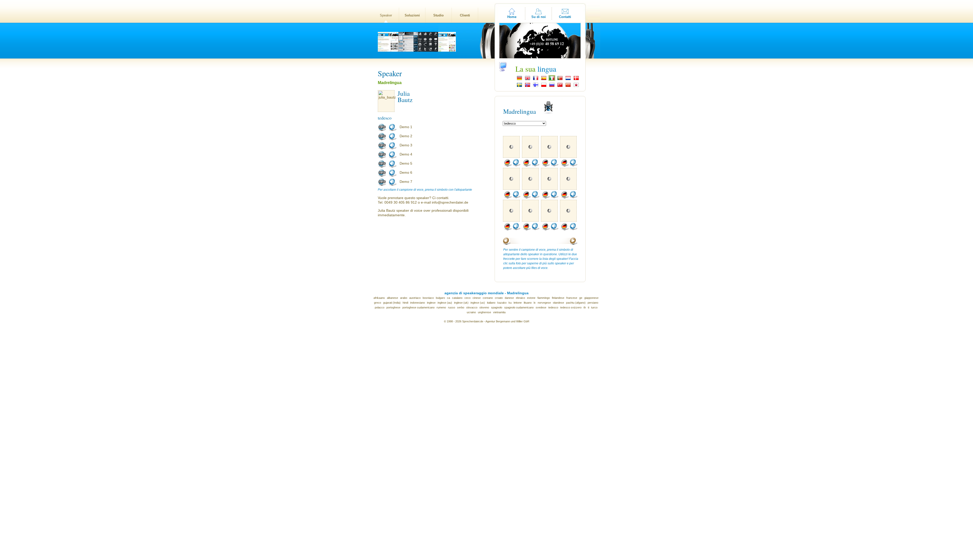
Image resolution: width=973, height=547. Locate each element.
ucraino (471, 312)
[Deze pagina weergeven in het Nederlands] (568, 79)
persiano (593, 302)
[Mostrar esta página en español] (544, 79)
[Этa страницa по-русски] (552, 86)
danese (509, 297)
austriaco (415, 297)
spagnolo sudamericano (519, 307)
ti (588, 307)
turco (594, 307)
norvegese (544, 302)
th (585, 307)
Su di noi (538, 17)
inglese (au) (445, 302)
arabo (403, 297)
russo (451, 307)
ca (448, 297)
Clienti (465, 15)
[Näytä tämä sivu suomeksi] (536, 86)
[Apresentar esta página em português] (560, 79)
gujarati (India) (392, 302)
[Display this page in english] (527, 79)
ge (580, 297)
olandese (558, 302)
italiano (491, 302)
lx (535, 302)
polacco (379, 307)
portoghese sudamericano (418, 307)
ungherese (484, 312)
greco (377, 302)
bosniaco (428, 297)
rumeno (441, 307)
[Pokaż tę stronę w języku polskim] (544, 86)
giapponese (591, 297)
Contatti (565, 17)
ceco (467, 297)
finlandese (558, 297)
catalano (457, 297)
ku (510, 302)
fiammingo (543, 297)
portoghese (393, 307)
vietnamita (499, 312)
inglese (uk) (461, 302)
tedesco (553, 307)
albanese (392, 297)
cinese (477, 297)
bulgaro (440, 297)
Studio (438, 15)
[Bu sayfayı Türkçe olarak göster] (560, 86)
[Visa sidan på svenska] (519, 86)
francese (571, 297)
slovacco (471, 307)
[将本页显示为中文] (568, 86)
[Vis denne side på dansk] (576, 79)
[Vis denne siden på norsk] (527, 86)
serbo (460, 307)
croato (499, 297)
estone (531, 297)
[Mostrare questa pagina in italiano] (552, 79)
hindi (405, 302)
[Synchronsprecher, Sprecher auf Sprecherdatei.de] (519, 79)
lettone (518, 302)
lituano (528, 302)
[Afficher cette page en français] (536, 79)
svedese (541, 307)
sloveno (484, 307)
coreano (488, 297)
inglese (431, 302)
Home (511, 17)
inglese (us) (478, 302)
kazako (502, 302)
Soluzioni (412, 15)
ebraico (520, 297)
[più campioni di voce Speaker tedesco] (508, 165)
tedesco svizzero (571, 307)
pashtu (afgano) (576, 302)
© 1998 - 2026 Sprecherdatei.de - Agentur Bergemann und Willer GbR (486, 321)
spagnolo (496, 307)
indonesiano (417, 302)
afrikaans (379, 297)
